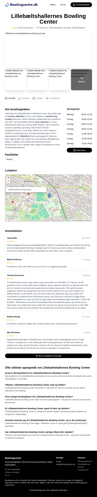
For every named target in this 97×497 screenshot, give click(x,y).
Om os (63, 5)
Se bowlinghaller (83, 5)
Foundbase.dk (83, 470)
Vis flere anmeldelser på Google (48, 356)
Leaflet (68, 220)
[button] (49, 195)
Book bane (81, 150)
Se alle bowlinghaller (12, 469)
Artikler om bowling (12, 472)
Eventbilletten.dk (84, 464)
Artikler (53, 5)
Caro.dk (81, 467)
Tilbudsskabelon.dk (85, 461)
